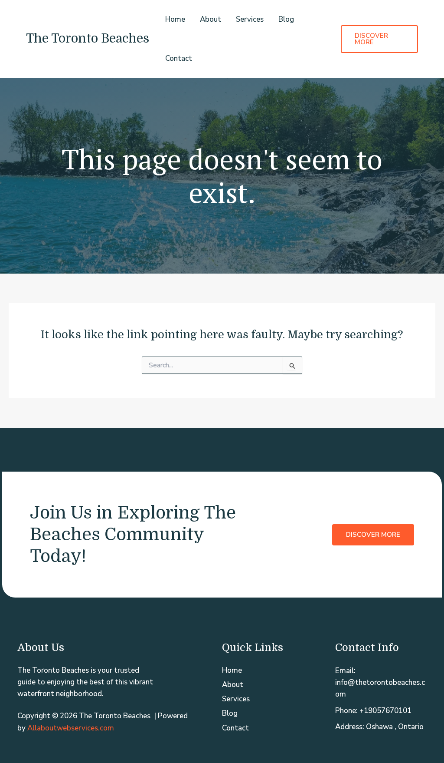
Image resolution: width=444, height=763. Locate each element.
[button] (379, 39)
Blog (286, 19)
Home (175, 19)
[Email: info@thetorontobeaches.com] (381, 682)
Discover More (373, 534)
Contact (178, 58)
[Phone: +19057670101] (373, 711)
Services (250, 19)
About (210, 19)
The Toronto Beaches (87, 39)
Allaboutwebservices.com (70, 728)
